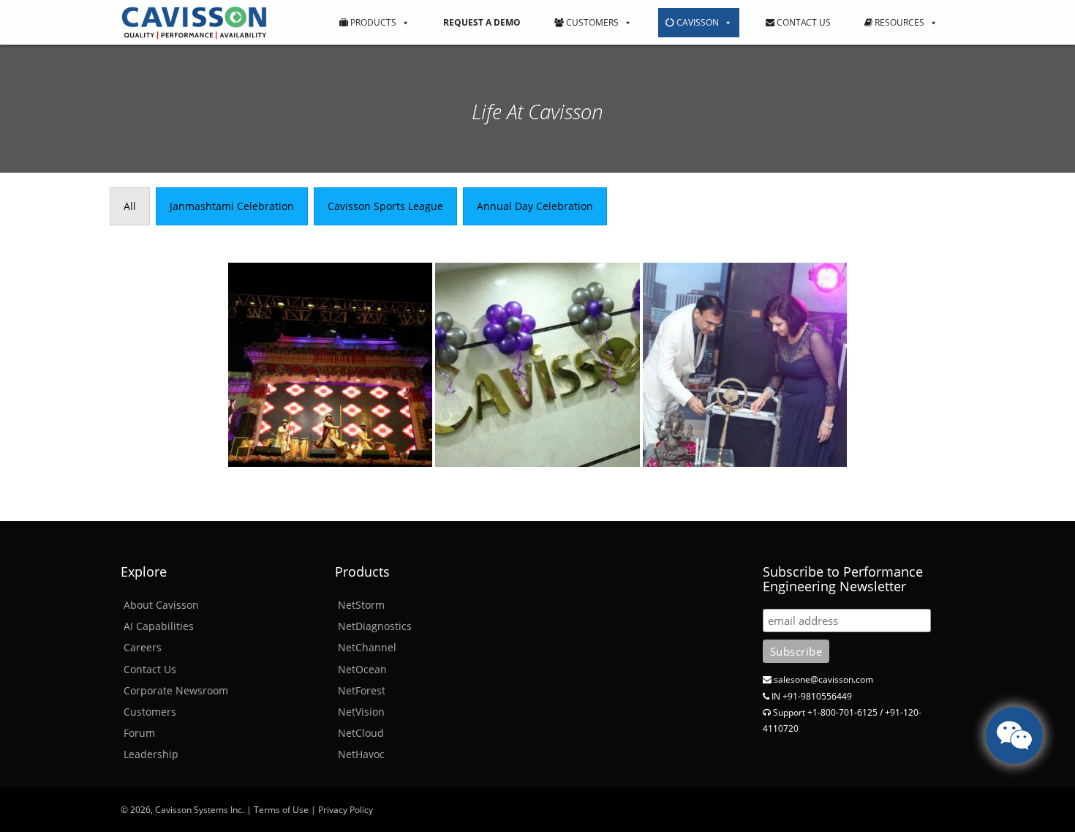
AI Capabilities (159, 626)
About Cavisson (161, 605)
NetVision (361, 712)
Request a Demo (482, 22)
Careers (143, 647)
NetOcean (362, 669)
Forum (139, 733)
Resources (898, 22)
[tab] (130, 206)
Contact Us (802, 22)
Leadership (151, 754)
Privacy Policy (345, 809)
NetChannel (367, 647)
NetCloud (361, 733)
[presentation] (130, 206)
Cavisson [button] (696, 22)
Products (372, 22)
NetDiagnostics (375, 626)
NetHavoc (361, 754)
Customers (591, 22)
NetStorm (361, 605)
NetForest (361, 690)
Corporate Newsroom (176, 690)
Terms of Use (281, 809)
